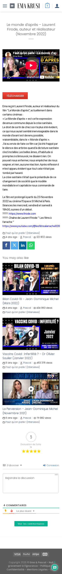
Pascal (27, 237)
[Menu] (4, 5)
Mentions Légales (37, 569)
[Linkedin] (22, 245)
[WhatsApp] (31, 245)
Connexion (52, 465)
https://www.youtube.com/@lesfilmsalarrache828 (31, 226)
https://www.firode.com (22, 213)
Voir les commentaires (31, 523)
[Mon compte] (57, 5)
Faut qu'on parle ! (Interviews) (23, 233)
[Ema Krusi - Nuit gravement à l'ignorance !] (28, 5)
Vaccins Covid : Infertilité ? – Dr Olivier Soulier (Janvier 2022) (28, 356)
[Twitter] (14, 245)
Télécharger (15, 96)
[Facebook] (6, 245)
